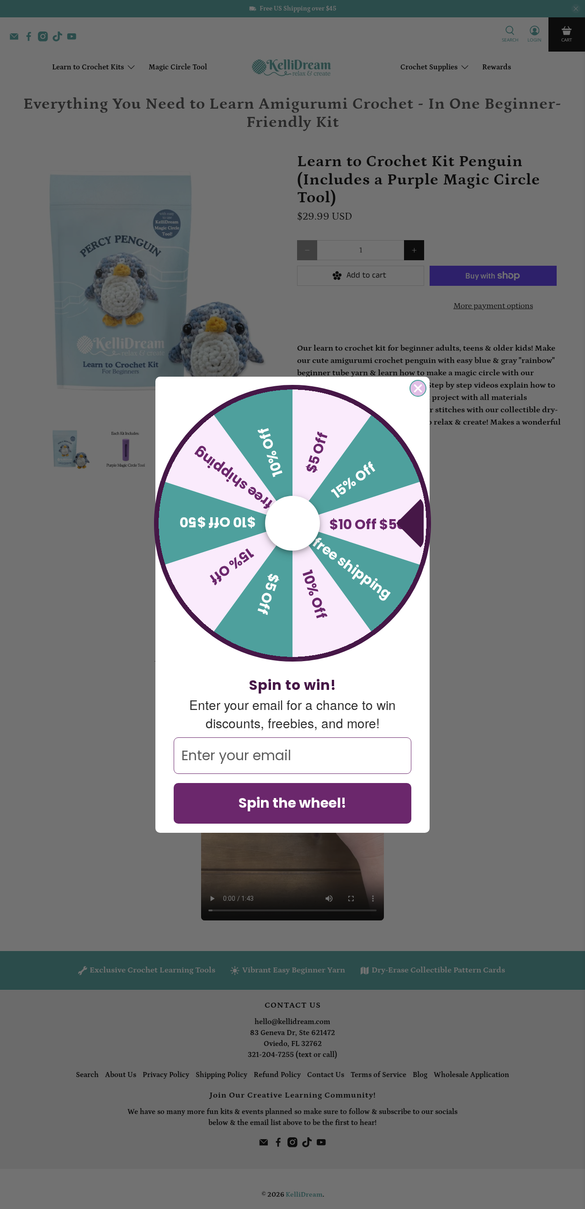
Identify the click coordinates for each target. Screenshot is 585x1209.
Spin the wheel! (292, 803)
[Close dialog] (418, 388)
